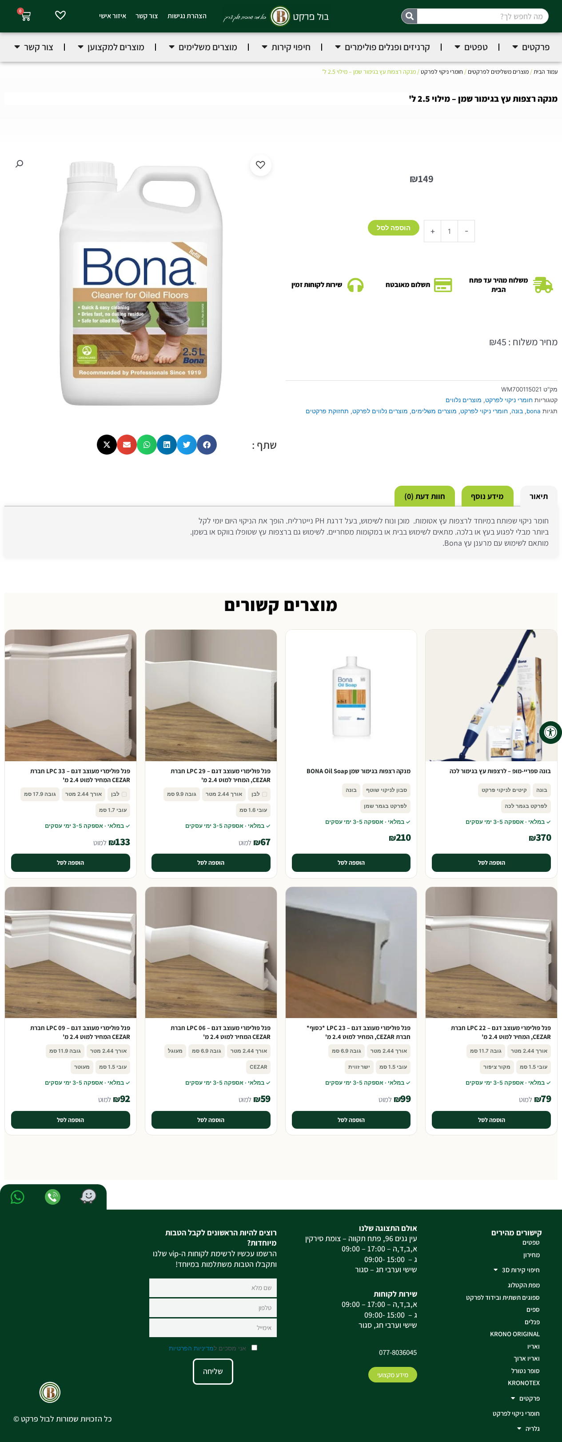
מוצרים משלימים (434, 411)
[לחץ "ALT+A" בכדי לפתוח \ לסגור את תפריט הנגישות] (550, 732)
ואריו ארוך (527, 1358)
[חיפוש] (409, 16)
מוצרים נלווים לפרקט (380, 411)
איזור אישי (112, 15)
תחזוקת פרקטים (327, 411)
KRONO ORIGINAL (515, 1334)
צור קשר (147, 15)
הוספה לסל (394, 228)
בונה (517, 411)
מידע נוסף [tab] (487, 496)
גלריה (533, 1428)
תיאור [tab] (539, 496)
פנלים (532, 1322)
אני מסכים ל (208, 1348)
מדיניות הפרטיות (191, 1348)
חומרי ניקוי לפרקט (442, 72)
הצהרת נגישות (187, 15)
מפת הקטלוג (524, 1285)
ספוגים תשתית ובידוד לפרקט (503, 1297)
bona (533, 411)
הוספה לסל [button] (491, 863)
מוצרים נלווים (464, 399)
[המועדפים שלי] (60, 16)
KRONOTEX (524, 1382)
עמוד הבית (546, 72)
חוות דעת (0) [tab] (424, 496)
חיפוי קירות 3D (521, 1270)
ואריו (533, 1346)
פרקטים (529, 1398)
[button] (19, 164)
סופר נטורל (525, 1370)
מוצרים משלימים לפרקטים (498, 72)
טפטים (531, 1242)
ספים (533, 1309)
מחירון (531, 1254)
